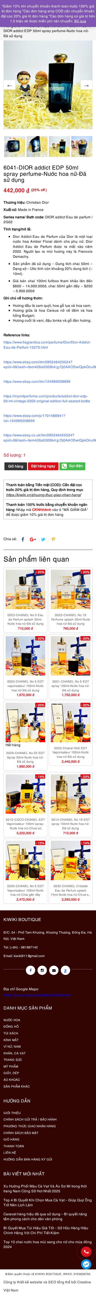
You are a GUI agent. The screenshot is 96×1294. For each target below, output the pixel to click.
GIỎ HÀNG (11, 1139)
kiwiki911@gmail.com (29, 955)
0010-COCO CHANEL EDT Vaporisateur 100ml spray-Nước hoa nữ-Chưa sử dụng (25, 823)
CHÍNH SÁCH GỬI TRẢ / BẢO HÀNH (30, 1119)
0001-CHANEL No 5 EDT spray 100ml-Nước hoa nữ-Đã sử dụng (70, 685)
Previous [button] (9, 85)
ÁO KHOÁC (11, 1079)
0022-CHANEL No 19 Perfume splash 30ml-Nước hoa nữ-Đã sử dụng (70, 619)
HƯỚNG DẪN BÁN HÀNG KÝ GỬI (27, 1159)
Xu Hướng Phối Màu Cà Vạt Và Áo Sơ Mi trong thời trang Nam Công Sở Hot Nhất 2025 (45, 1188)
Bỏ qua (80, 20)
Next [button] (86, 85)
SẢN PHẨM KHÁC (16, 1086)
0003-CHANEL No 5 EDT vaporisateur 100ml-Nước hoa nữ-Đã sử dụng (25, 685)
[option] (48, 84)
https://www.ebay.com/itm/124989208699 (36, 381)
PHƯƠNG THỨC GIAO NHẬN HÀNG (29, 1126)
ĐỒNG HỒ (11, 1026)
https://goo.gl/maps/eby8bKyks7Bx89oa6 (37, 994)
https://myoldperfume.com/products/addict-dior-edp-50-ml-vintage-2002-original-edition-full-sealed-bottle (46, 398)
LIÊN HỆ (9, 1152)
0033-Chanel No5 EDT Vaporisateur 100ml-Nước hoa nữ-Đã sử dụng (70, 752)
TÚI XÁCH (10, 1033)
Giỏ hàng (15, 466)
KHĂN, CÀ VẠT (14, 1053)
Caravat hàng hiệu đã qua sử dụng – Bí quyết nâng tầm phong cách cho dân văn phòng (45, 1216)
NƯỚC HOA (11, 1020)
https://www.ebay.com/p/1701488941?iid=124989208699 (34, 417)
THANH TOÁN (13, 1146)
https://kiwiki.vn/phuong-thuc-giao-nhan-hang (43, 494)
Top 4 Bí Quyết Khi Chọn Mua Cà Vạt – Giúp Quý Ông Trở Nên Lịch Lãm (47, 1202)
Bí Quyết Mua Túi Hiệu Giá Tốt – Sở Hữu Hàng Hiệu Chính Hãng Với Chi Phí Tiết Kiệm (45, 1230)
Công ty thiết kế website (22, 1281)
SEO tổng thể (59, 1281)
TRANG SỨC (12, 1059)
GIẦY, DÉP (11, 1073)
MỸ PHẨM (10, 1066)
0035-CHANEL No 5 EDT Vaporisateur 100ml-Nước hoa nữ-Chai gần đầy (25, 890)
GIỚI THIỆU (12, 1113)
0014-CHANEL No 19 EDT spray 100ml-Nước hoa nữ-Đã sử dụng (70, 823)
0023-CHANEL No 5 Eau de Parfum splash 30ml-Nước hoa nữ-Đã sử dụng (25, 619)
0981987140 (86, 1264)
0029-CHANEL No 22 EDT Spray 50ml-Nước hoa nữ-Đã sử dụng (25, 757)
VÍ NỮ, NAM (12, 1046)
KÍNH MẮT (11, 1040)
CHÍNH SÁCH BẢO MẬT (20, 1133)
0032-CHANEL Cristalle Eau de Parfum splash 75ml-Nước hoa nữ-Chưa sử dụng (70, 890)
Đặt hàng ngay (43, 465)
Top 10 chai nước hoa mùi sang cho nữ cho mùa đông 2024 (47, 1244)
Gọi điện (76, 465)
